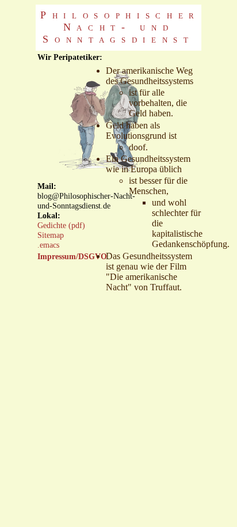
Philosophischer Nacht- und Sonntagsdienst (120, 27)
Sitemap (50, 235)
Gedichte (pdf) (61, 225)
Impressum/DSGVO (72, 256)
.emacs (48, 244)
